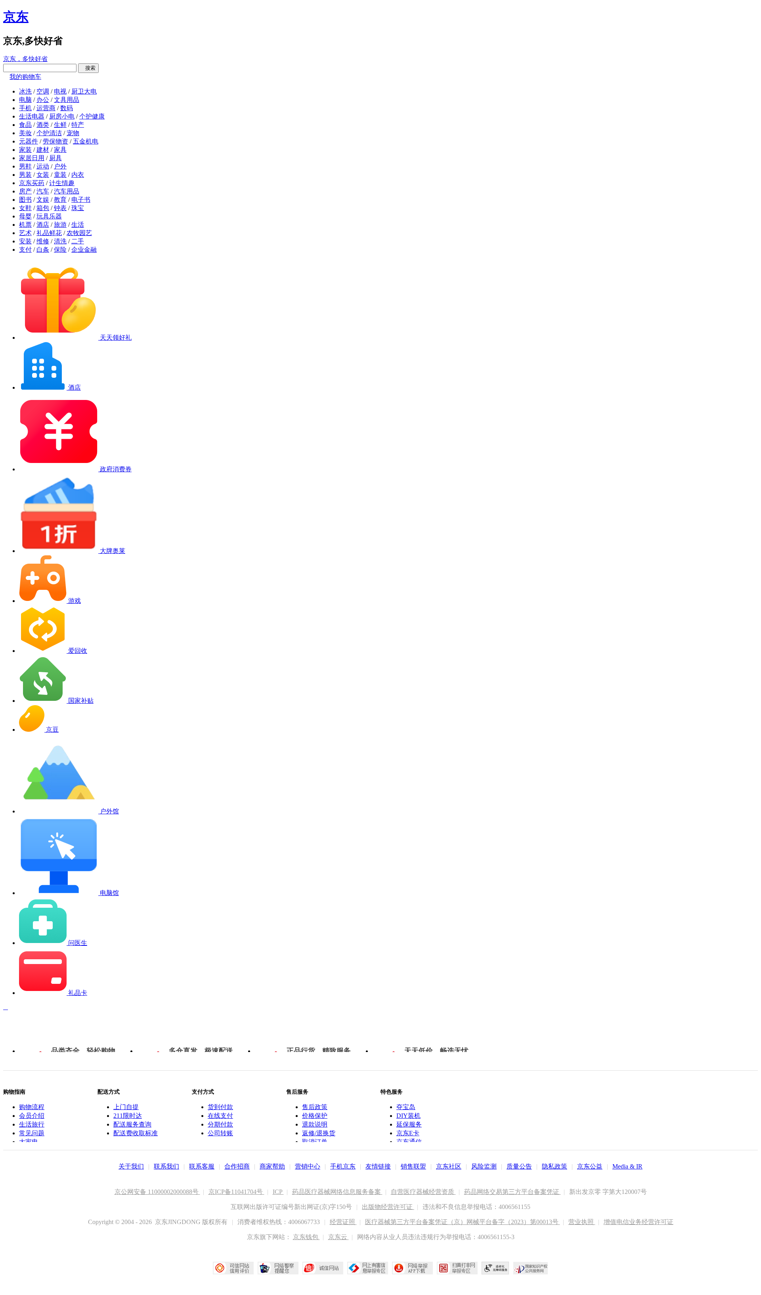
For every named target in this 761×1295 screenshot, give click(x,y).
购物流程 (31, 1107)
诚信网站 (322, 1268)
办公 (42, 99)
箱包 (42, 208)
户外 (60, 166)
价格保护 (314, 1115)
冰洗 (25, 91)
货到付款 (220, 1107)
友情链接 (378, 1166)
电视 (60, 91)
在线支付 (220, 1115)
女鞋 (25, 208)
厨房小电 (62, 116)
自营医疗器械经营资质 (423, 1191)
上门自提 (126, 1107)
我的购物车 (25, 76)
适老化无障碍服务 (495, 1268)
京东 (16, 17)
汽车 (42, 191)
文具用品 (66, 99)
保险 (60, 249)
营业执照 (581, 1221)
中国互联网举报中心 (367, 1268)
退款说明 (314, 1124)
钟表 (60, 208)
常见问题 (31, 1133)
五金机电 (85, 141)
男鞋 (25, 166)
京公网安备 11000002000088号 (157, 1191)
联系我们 (166, 1166)
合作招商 (237, 1166)
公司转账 (220, 1133)
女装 (42, 174)
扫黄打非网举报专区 (457, 1268)
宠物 (73, 133)
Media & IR (627, 1166)
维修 (42, 241)
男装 (25, 174)
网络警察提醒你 (278, 1268)
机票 (25, 224)
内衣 (77, 174)
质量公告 (519, 1166)
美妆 (25, 133)
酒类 (42, 124)
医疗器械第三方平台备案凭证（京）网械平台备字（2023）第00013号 (462, 1221)
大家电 (28, 1141)
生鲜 (60, 124)
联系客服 (201, 1166)
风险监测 (484, 1166)
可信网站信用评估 (233, 1268)
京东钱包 (306, 1237)
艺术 (25, 233)
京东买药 (31, 183)
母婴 (25, 216)
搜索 (88, 68)
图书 (25, 199)
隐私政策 (554, 1166)
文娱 (42, 199)
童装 (60, 174)
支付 (25, 249)
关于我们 (131, 1166)
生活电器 (31, 116)
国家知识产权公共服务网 (530, 1268)
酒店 (42, 224)
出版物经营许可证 (388, 1206)
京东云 (338, 1237)
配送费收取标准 (135, 1133)
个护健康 (92, 116)
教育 (60, 199)
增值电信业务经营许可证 (638, 1221)
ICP (278, 1191)
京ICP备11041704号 (236, 1191)
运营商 (45, 108)
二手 (77, 241)
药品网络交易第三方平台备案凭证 (512, 1191)
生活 (77, 224)
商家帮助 (272, 1166)
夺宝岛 (405, 1107)
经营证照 (343, 1221)
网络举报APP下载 (412, 1268)
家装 (25, 149)
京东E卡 (407, 1133)
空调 (42, 91)
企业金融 (84, 249)
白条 (42, 249)
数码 (66, 108)
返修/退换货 (318, 1133)
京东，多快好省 (25, 58)
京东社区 (448, 1166)
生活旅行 (31, 1124)
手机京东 (343, 1166)
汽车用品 (66, 191)
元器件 (28, 141)
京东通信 (409, 1141)
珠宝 (77, 208)
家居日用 (31, 158)
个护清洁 (49, 133)
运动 (42, 166)
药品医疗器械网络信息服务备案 (337, 1191)
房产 (25, 191)
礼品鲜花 (49, 233)
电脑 (25, 99)
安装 (25, 241)
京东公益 (589, 1166)
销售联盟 (413, 1166)
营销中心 (307, 1166)
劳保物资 (55, 141)
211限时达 (127, 1115)
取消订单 (314, 1141)
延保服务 (409, 1124)
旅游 (60, 224)
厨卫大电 (84, 91)
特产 (77, 124)
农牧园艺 (79, 233)
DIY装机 (408, 1115)
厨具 (55, 158)
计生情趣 (62, 183)
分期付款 (220, 1124)
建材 (42, 149)
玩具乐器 (49, 216)
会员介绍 (31, 1115)
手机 (25, 108)
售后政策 (314, 1107)
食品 (25, 124)
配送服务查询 (132, 1124)
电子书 (80, 199)
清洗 (60, 241)
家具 (60, 149)
